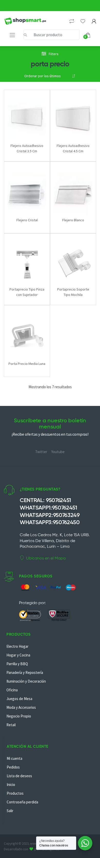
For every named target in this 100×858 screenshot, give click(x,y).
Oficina (12, 689)
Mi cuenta (14, 758)
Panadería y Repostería (24, 672)
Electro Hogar (17, 646)
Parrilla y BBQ (17, 663)
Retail (11, 724)
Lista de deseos (19, 775)
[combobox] (52, 34)
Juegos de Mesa (19, 698)
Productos (15, 793)
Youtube (58, 451)
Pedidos (13, 767)
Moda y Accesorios (21, 707)
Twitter (41, 451)
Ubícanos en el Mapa (46, 558)
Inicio (11, 784)
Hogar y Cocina (18, 655)
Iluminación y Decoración (26, 681)
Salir (10, 810)
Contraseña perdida (22, 802)
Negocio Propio (18, 716)
